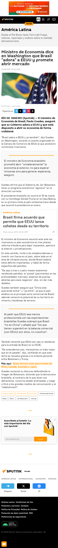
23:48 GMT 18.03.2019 (10, 69)
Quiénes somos (8, 502)
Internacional (21, 393)
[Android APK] (9, 524)
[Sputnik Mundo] (8, 20)
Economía (33, 393)
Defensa (52, 478)
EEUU (12, 399)
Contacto (24, 506)
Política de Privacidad (10, 509)
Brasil (5, 399)
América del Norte (46, 393)
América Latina (11, 212)
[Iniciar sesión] (43, 19)
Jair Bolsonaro (22, 399)
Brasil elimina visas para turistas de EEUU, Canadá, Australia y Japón (27, 365)
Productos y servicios (10, 506)
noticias (34, 399)
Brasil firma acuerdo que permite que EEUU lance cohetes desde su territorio (26, 221)
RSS (31, 513)
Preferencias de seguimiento (13, 517)
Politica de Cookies (29, 509)
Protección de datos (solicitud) (14, 513)
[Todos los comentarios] (4, 544)
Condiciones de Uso (24, 502)
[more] (53, 231)
